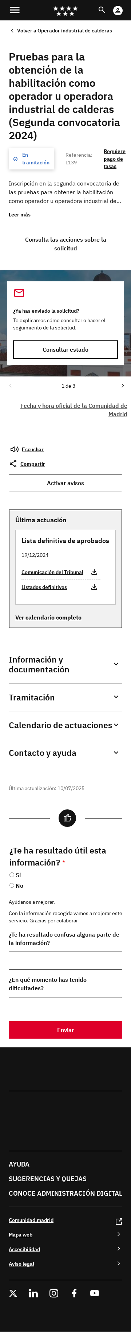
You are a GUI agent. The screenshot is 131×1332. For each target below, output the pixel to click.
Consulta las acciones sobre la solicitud (65, 243)
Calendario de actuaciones (60, 725)
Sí (18, 875)
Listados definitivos (44, 586)
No (19, 885)
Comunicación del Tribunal (52, 572)
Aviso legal (21, 1263)
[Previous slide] (10, 385)
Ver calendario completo (48, 617)
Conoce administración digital (65, 1193)
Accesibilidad (24, 1249)
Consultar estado (65, 349)
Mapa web (20, 1234)
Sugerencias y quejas (48, 1179)
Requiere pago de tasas (115, 158)
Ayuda (19, 1164)
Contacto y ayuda (42, 753)
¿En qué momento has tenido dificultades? (48, 984)
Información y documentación (39, 665)
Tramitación (32, 697)
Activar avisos (65, 483)
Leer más (20, 214)
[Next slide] (122, 385)
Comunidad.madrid (31, 1219)
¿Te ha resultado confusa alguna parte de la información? (64, 938)
